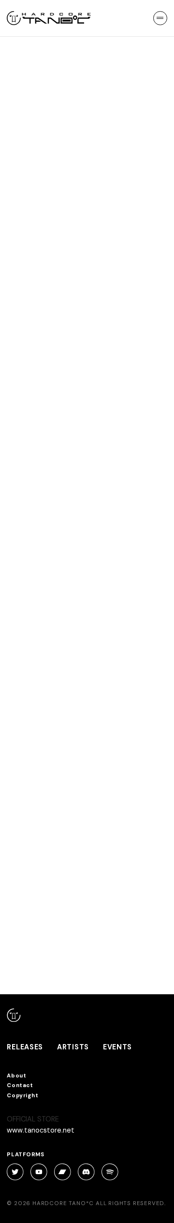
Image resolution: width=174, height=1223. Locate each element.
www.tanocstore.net (40, 1130)
